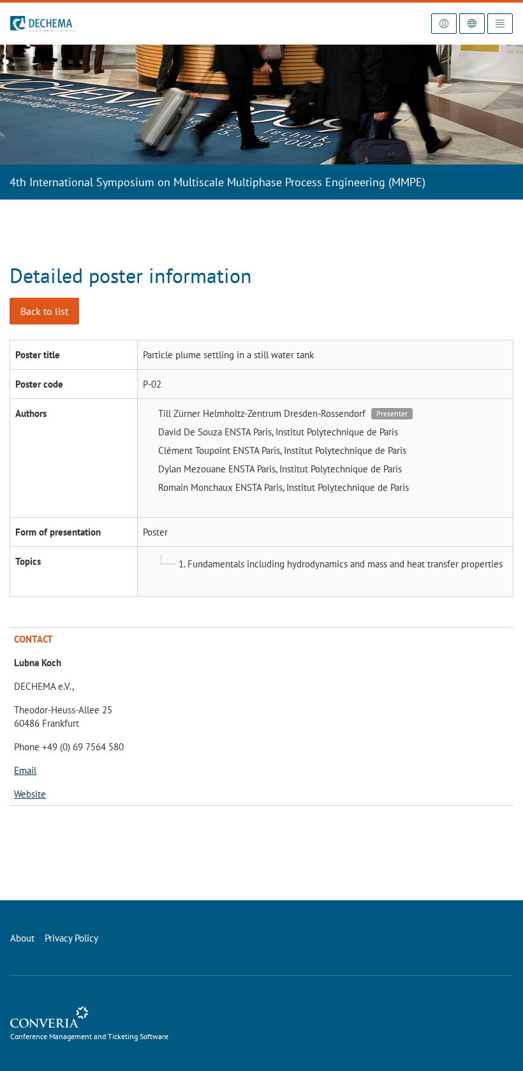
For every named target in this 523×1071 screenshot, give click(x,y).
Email (25, 770)
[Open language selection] (472, 23)
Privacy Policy (71, 938)
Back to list (44, 311)
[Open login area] (444, 23)
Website (30, 794)
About (22, 938)
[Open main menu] (500, 23)
